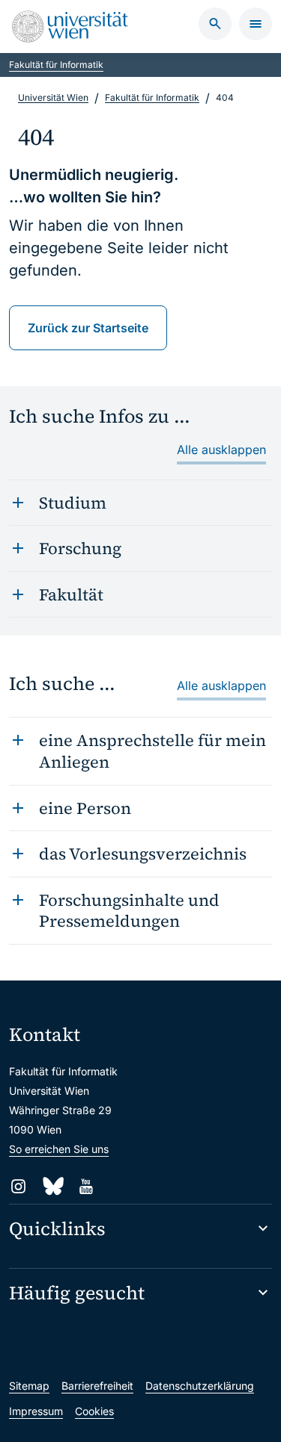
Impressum (36, 1411)
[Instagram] (18, 1186)
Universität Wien (53, 97)
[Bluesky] (52, 1186)
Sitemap (29, 1385)
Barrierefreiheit (97, 1385)
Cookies (94, 1411)
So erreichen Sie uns (59, 1149)
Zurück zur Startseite (88, 327)
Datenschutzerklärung (199, 1385)
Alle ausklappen (221, 449)
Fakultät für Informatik (56, 64)
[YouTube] (85, 1186)
